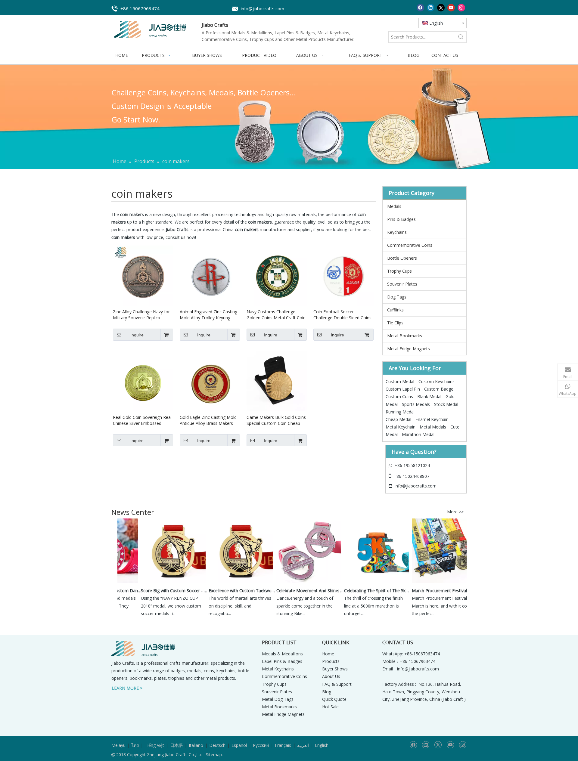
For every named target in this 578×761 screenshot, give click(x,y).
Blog (326, 691)
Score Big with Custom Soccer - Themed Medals (168, 590)
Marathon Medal (418, 434)
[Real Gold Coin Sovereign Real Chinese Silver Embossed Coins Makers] (143, 381)
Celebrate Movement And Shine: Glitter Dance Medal (303, 590)
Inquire (137, 335)
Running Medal (400, 412)
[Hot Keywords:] (460, 37)
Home (328, 654)
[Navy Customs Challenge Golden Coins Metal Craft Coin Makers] (277, 275)
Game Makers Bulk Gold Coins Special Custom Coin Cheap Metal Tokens (276, 420)
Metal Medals (433, 427)
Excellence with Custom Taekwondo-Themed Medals (236, 590)
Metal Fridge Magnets (408, 348)
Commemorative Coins (409, 245)
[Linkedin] (430, 7)
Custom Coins (399, 396)
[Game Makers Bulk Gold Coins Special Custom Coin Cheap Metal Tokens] (277, 381)
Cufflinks (395, 310)
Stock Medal (446, 404)
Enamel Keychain (432, 419)
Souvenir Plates (402, 284)
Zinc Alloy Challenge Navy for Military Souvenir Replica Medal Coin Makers (141, 315)
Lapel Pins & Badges (282, 661)
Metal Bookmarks (404, 336)
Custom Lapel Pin (403, 389)
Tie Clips (395, 323)
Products (331, 661)
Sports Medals (416, 404)
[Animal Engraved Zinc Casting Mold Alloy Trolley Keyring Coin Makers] (210, 275)
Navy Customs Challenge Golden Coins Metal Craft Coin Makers (276, 315)
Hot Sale (330, 707)
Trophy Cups (399, 271)
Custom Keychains (436, 381)
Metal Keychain (400, 427)
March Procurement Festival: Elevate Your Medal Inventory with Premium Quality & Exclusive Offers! (439, 590)
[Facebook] (420, 7)
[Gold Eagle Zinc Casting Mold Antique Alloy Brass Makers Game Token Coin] (210, 381)
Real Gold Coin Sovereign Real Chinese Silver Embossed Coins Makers (142, 420)
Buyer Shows (335, 669)
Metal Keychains (278, 669)
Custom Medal (400, 381)
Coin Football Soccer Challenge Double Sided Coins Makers (342, 315)
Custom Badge (438, 389)
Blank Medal (429, 396)
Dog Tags (396, 297)
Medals (394, 206)
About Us (331, 676)
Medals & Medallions (282, 654)
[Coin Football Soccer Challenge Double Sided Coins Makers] (343, 275)
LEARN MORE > (127, 688)
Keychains (397, 232)
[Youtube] (451, 7)
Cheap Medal (398, 419)
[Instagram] (461, 7)
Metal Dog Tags (278, 699)
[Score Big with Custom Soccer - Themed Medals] (166, 583)
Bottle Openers (402, 258)
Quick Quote (334, 699)
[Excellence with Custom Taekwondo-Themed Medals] (234, 583)
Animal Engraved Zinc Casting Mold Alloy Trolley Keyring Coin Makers (208, 315)
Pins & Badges (401, 219)
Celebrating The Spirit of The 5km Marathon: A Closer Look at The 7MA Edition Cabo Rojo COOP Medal (371, 590)
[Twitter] (441, 7)
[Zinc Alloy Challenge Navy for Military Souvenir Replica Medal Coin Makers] (143, 275)
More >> (455, 512)
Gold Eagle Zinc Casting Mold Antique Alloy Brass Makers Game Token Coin (208, 420)
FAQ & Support (337, 684)
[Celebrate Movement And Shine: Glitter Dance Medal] (301, 583)
